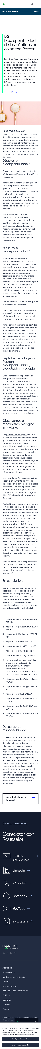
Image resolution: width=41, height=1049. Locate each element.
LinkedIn (6, 1004)
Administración (10, 986)
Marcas (6, 981)
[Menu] (37, 4)
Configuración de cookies (20, 1039)
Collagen (15, 92)
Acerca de (7, 968)
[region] (20, 1035)
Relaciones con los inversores (16, 991)
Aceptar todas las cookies (20, 1045)
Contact (6, 1009)
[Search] (32, 4)
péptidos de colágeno (16, 435)
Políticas (6, 995)
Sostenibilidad (9, 972)
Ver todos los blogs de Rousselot (16, 798)
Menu (36, 11)
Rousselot (7, 92)
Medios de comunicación (14, 977)
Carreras (7, 1000)
